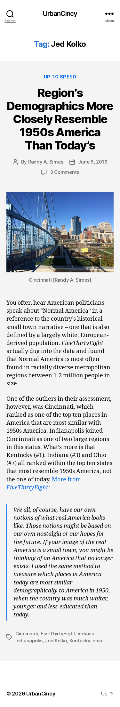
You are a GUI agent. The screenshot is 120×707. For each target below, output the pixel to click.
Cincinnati (26, 634)
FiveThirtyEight (58, 634)
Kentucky (79, 641)
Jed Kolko (56, 641)
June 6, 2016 (92, 162)
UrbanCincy (60, 13)
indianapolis (29, 641)
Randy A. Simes (45, 162)
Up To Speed (60, 76)
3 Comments (64, 172)
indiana (86, 634)
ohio (97, 641)
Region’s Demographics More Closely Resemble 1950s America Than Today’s (60, 119)
